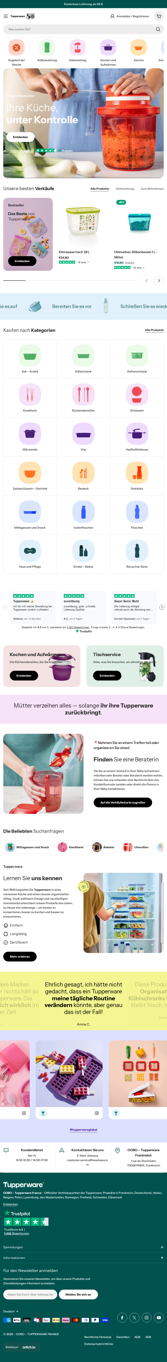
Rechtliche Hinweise (97, 1337)
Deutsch (8, 1311)
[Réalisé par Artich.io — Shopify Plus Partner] (29, 1347)
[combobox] (83, 29)
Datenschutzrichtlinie (98, 1344)
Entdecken (10, 1204)
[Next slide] (159, 280)
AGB (137, 1337)
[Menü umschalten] (5, 16)
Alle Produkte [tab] (99, 189)
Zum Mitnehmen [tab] (152, 189)
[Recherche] (158, 29)
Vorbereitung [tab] (125, 189)
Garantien (123, 1337)
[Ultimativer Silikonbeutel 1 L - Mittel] (139, 222)
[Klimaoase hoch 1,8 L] (83, 222)
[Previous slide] (147, 280)
